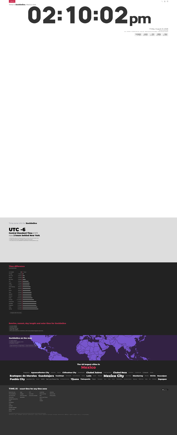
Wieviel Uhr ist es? (61, 414)
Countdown (11, 402)
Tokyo (165, 35)
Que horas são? (50, 414)
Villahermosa (141, 379)
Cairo (10, 292)
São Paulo (11, 279)
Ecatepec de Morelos (23, 375)
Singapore (11, 305)
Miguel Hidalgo (128, 375)
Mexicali (100, 375)
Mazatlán (94, 375)
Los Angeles (138, 35)
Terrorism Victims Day (163, 30)
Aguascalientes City (40, 373)
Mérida (153, 376)
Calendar (11, 405)
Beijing (159, 35)
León (88, 376)
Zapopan (162, 379)
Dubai (10, 297)
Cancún (59, 372)
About (41, 399)
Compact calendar (13, 407)
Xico (150, 379)
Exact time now (12, 392)
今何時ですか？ (66, 414)
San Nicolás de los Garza (64, 379)
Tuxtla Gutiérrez (119, 379)
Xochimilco (154, 379)
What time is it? (11, 414)
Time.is (12, 1)
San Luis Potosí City (52, 379)
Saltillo (43, 379)
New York (11, 275)
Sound (10, 410)
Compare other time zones (15, 312)
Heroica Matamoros (76, 375)
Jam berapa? (55, 414)
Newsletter (22, 397)
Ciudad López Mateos (107, 372)
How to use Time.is (43, 397)
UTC (10, 281)
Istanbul (10, 294)
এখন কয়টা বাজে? (40, 414)
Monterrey (138, 376)
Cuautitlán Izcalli (138, 372)
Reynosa (37, 379)
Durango (151, 372)
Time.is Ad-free (43, 393)
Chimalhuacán (81, 372)
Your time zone (12, 395)
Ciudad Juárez (94, 372)
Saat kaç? (71, 414)
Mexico (88, 367)
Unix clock (31, 393)
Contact (41, 400)
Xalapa (146, 379)
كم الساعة (36, 414)
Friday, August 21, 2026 (158, 29)
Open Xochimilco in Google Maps (17, 345)
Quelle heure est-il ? (31, 414)
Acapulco (26, 372)
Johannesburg (12, 286)
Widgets (22, 393)
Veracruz (135, 379)
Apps (21, 392)
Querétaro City (30, 379)
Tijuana (75, 379)
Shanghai (11, 303)
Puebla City (17, 379)
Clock (10, 400)
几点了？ (16, 414)
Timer (10, 404)
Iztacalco (83, 375)
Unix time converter (33, 395)
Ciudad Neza (120, 372)
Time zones (11, 397)
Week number (12, 409)
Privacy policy (52, 395)
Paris (152, 35)
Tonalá (109, 379)
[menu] (167, 1)
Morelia (147, 375)
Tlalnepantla (85, 379)
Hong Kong (11, 301)
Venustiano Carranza (127, 379)
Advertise (52, 392)
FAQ (40, 395)
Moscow (10, 296)
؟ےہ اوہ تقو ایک (80, 414)
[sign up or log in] (164, 1)
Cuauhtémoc (130, 372)
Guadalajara (46, 375)
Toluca (105, 379)
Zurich (10, 290)
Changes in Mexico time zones (26, 239)
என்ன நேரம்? (75, 414)
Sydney (10, 308)
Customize (42, 392)
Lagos (10, 283)
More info (142, 31)
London (145, 35)
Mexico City (114, 376)
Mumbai (10, 299)
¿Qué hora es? (25, 414)
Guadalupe (60, 376)
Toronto (10, 277)
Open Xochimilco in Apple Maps (32, 345)
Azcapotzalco (53, 372)
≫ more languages (85, 414)
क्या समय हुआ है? (20, 414)
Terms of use (52, 393)
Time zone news (23, 395)
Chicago (10, 273)
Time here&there (12, 393)
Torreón (113, 379)
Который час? (45, 414)
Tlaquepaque (99, 379)
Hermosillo (68, 375)
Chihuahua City (69, 373)
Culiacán (145, 372)
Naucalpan (162, 376)
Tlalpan (94, 379)
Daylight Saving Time (13, 399)
